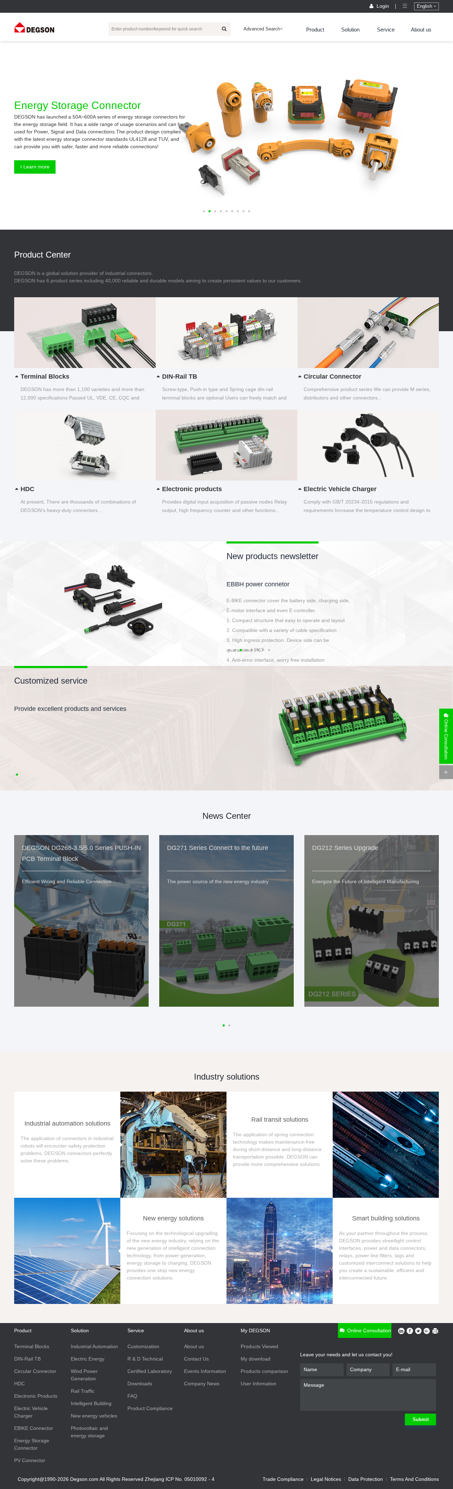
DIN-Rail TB (27, 1359)
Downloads (139, 1383)
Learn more (36, 166)
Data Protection (365, 1479)
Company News (201, 1383)
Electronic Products (35, 1396)
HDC (19, 1383)
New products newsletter (272, 556)
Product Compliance (150, 1408)
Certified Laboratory (149, 1371)
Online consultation (368, 1330)
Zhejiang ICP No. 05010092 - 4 (179, 1479)
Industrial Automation (94, 1346)
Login (382, 6)
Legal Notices (326, 1479)
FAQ (132, 1396)
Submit (421, 1419)
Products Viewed (259, 1346)
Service (386, 30)
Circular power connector (261, 584)
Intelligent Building (91, 1403)
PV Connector (29, 1460)
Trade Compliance (283, 1479)
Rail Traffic (82, 1391)
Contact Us (196, 1359)
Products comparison (264, 1371)
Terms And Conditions (414, 1479)
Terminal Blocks (31, 1346)
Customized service (50, 680)
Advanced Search (261, 28)
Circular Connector (35, 1371)
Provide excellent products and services (70, 708)
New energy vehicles (94, 1416)
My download (255, 1359)
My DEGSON (255, 1330)
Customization (143, 1346)
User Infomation (258, 1383)
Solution (350, 30)
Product (315, 30)
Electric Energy (87, 1359)
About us (421, 30)
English (425, 6)
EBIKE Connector (33, 1428)
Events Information (205, 1371)
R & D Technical (145, 1359)
